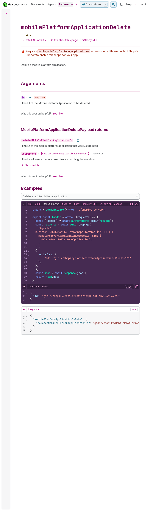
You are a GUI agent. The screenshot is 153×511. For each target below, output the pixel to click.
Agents (51, 4)
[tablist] (75, 204)
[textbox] (84, 245)
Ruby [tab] (76, 204)
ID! (31, 97)
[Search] (113, 4)
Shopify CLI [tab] (89, 204)
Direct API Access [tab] (111, 204)
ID (78, 140)
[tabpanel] (80, 245)
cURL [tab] (37, 204)
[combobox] (80, 196)
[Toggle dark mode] (121, 4)
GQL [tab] (30, 204)
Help (129, 4)
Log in (143, 4)
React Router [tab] (51, 204)
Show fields (32, 165)
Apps (24, 4)
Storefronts (37, 4)
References (66, 4)
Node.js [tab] (66, 204)
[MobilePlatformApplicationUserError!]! (65, 153)
